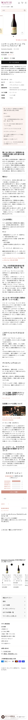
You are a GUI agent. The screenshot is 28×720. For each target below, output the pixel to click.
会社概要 (3, 626)
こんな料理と (7, 116)
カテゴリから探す (5, 6)
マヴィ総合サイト (5, 643)
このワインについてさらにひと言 (12, 128)
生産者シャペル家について (10, 139)
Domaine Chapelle (6, 49)
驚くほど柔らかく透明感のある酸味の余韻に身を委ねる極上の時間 (13, 109)
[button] (7, 481)
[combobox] (14, 10)
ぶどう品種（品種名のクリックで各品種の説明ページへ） (13, 135)
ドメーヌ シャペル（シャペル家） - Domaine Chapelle (12, 419)
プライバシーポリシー (7, 638)
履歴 (12, 6)
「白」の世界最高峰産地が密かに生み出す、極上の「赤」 (13, 120)
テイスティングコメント (10, 131)
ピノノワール (6, 398)
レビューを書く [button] (14, 492)
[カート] (22, 3)
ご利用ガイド (4, 629)
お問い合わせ (4, 641)
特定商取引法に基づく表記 (8, 636)
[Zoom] (22, 32)
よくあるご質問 (5, 631)
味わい (5, 113)
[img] (5, 508)
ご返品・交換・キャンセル (8, 634)
